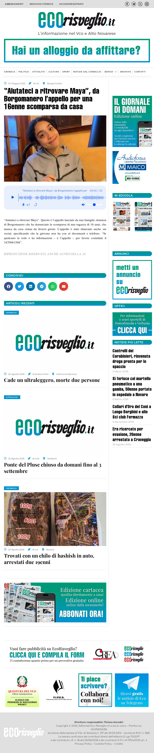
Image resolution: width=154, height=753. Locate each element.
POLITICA (23, 71)
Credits (118, 743)
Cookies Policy (103, 743)
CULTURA (54, 71)
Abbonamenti (14, 4)
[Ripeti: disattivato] (35, 205)
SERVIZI (108, 71)
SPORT (66, 71)
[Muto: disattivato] (83, 205)
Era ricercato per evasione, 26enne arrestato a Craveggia (131, 434)
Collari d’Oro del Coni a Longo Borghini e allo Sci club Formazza (131, 412)
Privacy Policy (83, 743)
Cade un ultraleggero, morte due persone (52, 379)
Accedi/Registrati (71, 4)
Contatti (140, 71)
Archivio (125, 71)
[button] (8, 286)
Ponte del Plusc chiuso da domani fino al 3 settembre (52, 467)
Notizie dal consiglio (87, 71)
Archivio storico (41, 4)
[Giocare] (12, 198)
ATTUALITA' (12, 397)
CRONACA (9, 71)
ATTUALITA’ (38, 71)
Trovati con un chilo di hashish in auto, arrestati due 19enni (49, 558)
